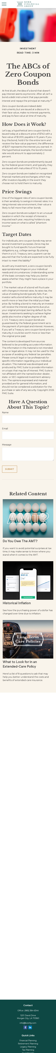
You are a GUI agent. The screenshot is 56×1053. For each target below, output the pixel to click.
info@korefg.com (28, 1023)
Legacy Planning (28, 1047)
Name (5, 412)
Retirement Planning (28, 1043)
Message (6, 444)
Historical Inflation (17, 603)
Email (5, 428)
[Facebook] (25, 1027)
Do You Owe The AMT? (20, 541)
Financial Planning (28, 1040)
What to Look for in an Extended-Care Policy (20, 664)
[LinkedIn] (30, 1027)
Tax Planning (28, 1050)
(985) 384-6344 (31, 1010)
